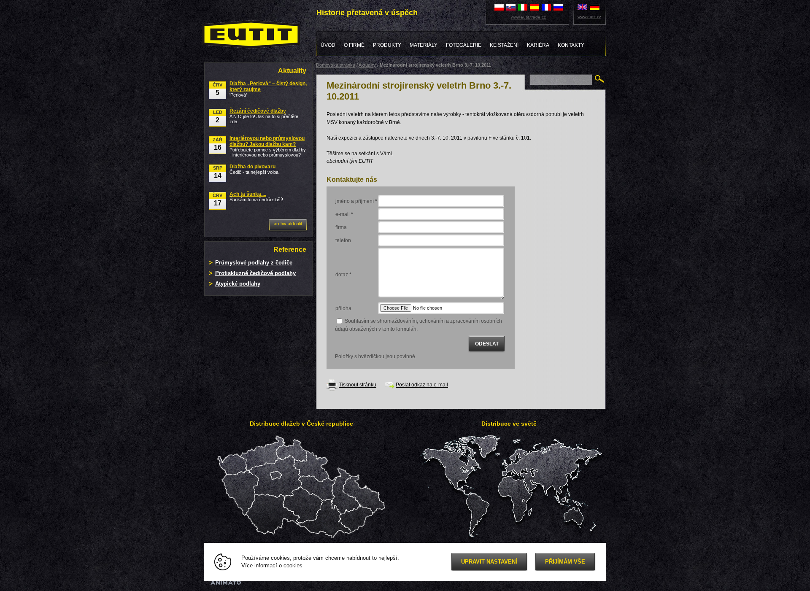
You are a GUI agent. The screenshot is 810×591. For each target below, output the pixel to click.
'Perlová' (268, 89)
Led (217, 117)
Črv (217, 89)
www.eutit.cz (589, 16)
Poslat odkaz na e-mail (422, 385)
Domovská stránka (335, 64)
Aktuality (367, 64)
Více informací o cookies (271, 566)
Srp (217, 172)
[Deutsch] (594, 6)
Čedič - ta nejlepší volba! (255, 169)
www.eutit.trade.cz (528, 17)
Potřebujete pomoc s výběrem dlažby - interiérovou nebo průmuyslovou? (268, 146)
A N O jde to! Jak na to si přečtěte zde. (264, 116)
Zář (217, 144)
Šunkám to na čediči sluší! (256, 196)
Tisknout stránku (357, 385)
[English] (582, 6)
